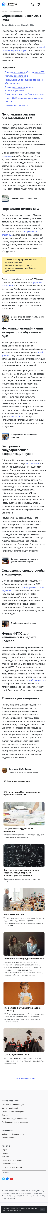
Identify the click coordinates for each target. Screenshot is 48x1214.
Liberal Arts (16, 416)
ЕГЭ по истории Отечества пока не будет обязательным (21, 793)
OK (42, 1209)
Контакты (6, 1157)
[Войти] (38, 4)
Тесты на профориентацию (13, 1105)
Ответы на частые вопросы (13, 1112)
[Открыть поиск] (32, 4)
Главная (4, 11)
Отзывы (5, 1153)
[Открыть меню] (44, 4)
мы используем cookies (13, 1210)
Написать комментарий (24, 1078)
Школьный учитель (13, 914)
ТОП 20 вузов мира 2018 (16, 1054)
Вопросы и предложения (12, 1160)
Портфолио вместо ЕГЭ (16, 76)
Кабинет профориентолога (13, 1134)
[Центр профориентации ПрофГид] (9, 4)
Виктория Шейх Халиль (11, 25)
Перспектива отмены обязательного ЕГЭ (25, 72)
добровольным (36, 680)
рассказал (7, 156)
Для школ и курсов (9, 1164)
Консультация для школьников (14, 1119)
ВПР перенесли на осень (16, 781)
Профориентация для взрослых (15, 1122)
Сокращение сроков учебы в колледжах (24, 94)
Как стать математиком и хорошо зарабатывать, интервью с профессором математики (21, 872)
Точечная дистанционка (17, 105)
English (4, 1150)
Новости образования (15, 11)
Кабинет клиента (8, 1138)
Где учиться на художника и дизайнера (18, 829)
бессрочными (32, 463)
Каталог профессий (10, 1108)
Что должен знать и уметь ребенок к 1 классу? (22, 1009)
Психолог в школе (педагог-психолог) (23, 958)
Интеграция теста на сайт (12, 1167)
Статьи (5, 1115)
